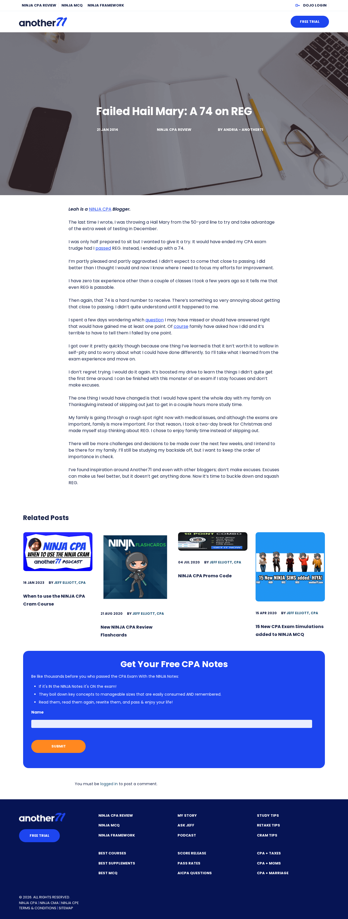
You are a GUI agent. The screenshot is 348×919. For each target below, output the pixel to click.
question (154, 320)
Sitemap (66, 908)
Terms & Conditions (37, 908)
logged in (109, 784)
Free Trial (310, 21)
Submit (58, 746)
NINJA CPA (100, 209)
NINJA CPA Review (39, 5)
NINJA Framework (106, 5)
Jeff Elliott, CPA (70, 582)
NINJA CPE (70, 902)
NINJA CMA (49, 902)
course (181, 326)
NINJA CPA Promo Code (205, 576)
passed (103, 248)
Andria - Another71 (243, 129)
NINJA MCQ (72, 5)
